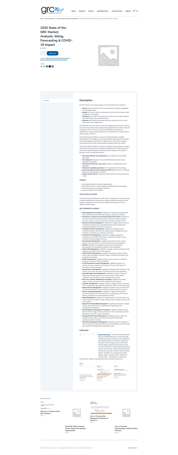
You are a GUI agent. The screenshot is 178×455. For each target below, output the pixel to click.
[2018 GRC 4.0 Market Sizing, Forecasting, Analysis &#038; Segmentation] (104, 369)
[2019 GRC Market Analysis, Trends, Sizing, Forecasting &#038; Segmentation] (87, 369)
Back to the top (132, 448)
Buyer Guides (49, 58)
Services (90, 11)
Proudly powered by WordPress (66, 448)
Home (41, 18)
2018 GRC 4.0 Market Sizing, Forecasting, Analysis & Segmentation (103, 376)
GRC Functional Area (50, 18)
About (73, 11)
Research (82, 11)
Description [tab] (46, 100)
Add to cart (52, 53)
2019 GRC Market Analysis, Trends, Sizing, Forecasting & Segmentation (86, 376)
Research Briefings (62, 60)
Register (128, 11)
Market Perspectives (51, 60)
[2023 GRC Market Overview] (122, 369)
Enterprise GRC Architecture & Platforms (67, 18)
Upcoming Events (102, 11)
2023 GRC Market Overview (120, 375)
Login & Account (117, 11)
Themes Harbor (89, 448)
